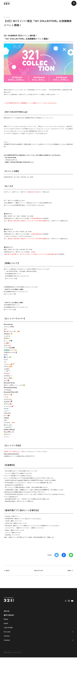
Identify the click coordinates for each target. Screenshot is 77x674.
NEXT (7, 571)
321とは (6, 611)
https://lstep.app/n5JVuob (11, 454)
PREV (70, 571)
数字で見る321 (9, 615)
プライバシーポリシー (17, 652)
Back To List (38, 570)
